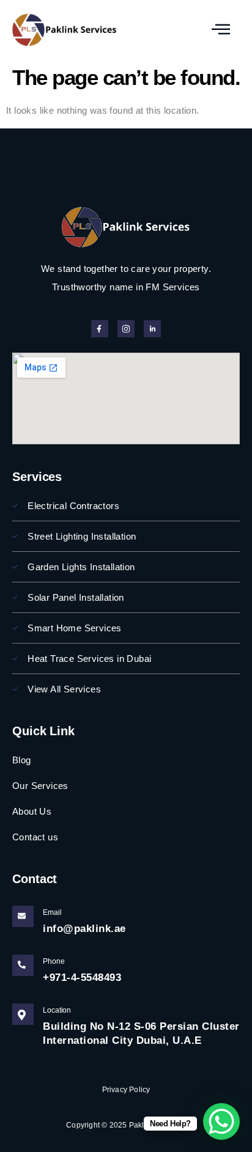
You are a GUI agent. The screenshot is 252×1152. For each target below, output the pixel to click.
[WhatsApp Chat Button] (221, 1121)
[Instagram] (126, 328)
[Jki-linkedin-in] (152, 328)
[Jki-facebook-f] (99, 328)
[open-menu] (221, 30)
